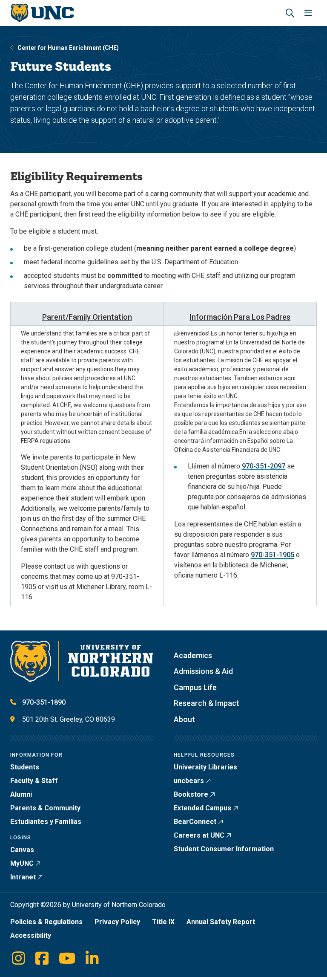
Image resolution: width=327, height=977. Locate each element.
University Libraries (205, 767)
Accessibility (30, 935)
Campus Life (195, 687)
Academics (193, 655)
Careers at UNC (199, 835)
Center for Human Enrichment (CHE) (68, 47)
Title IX (163, 922)
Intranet (23, 877)
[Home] (42, 13)
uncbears (189, 781)
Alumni (21, 794)
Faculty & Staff (34, 781)
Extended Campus (202, 808)
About (184, 719)
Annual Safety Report (220, 922)
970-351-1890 (44, 702)
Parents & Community (45, 808)
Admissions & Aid (203, 671)
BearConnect (195, 822)
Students (24, 767)
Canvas (22, 850)
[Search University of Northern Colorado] (290, 13)
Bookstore (191, 794)
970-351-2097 (263, 466)
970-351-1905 (272, 555)
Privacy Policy (117, 922)
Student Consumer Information (224, 849)
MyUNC (22, 863)
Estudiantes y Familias (45, 822)
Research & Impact (206, 703)
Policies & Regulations (46, 922)
